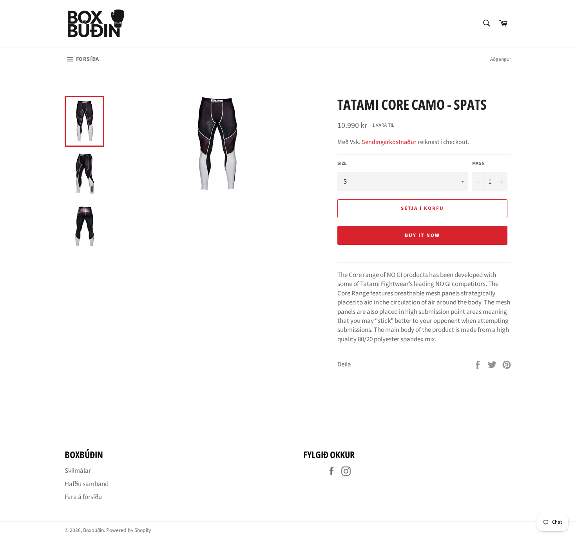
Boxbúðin (93, 530)
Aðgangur (500, 59)
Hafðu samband (87, 484)
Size (342, 163)
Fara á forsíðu (83, 497)
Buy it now (422, 235)
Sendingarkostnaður (389, 142)
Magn (478, 163)
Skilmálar (78, 470)
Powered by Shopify (128, 530)
